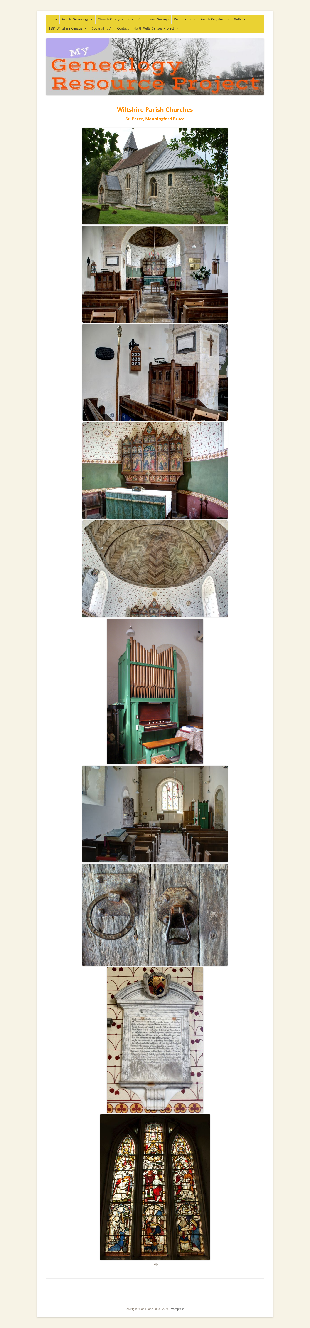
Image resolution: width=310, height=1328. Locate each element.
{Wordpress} (177, 1309)
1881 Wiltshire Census (65, 28)
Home (52, 19)
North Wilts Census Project (153, 28)
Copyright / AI (102, 28)
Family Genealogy (75, 19)
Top (155, 1264)
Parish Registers (212, 19)
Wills (237, 19)
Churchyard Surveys (153, 19)
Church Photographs (113, 19)
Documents (182, 19)
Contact (123, 28)
